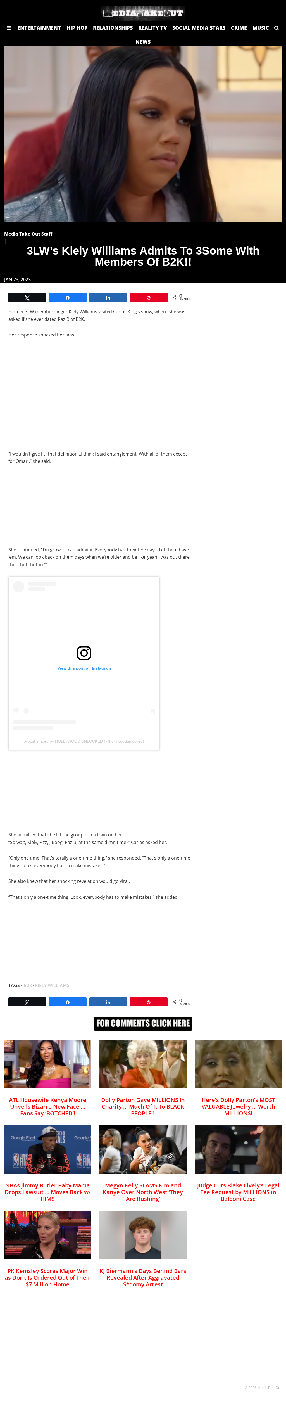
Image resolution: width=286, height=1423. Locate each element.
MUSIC (260, 27)
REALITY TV (152, 27)
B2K (28, 985)
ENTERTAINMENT (39, 27)
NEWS (143, 41)
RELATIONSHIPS (113, 27)
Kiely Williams (52, 985)
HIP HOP (76, 27)
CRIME (239, 27)
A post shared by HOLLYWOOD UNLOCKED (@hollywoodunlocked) (84, 741)
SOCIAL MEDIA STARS (198, 27)
